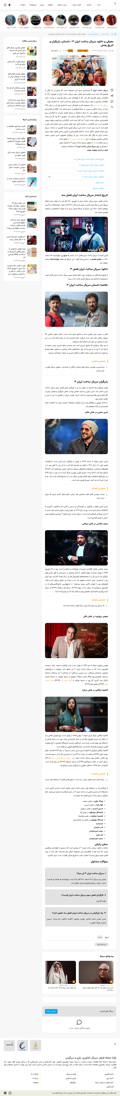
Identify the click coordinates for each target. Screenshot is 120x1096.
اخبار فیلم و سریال (94, 34)
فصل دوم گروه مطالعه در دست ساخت (16, 128)
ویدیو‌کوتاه (33, 5)
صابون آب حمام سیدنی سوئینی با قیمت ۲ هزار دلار (16, 167)
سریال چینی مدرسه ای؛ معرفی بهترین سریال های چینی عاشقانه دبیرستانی (16, 103)
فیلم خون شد (66, 680)
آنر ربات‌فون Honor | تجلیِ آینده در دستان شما (61, 28)
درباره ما (35, 1078)
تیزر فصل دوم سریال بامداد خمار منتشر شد (62, 988)
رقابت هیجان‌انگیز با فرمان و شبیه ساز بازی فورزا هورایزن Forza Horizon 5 (73, 28)
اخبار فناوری (109, 1074)
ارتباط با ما (34, 1074)
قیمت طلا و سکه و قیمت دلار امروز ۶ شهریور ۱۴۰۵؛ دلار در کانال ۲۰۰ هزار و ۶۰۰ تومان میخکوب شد (16, 270)
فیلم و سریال (77, 5)
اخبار (98, 5)
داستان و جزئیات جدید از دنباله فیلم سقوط (16, 180)
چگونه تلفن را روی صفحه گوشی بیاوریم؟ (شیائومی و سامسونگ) (16, 141)
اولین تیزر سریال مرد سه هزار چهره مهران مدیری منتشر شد (98, 989)
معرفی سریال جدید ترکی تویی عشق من (16, 154)
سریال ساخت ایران (101, 105)
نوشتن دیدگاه (51, 1011)
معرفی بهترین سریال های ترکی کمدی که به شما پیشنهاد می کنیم (16, 50)
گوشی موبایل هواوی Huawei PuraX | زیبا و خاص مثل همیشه (111, 28)
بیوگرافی (50, 5)
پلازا (112, 34)
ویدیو (42, 5)
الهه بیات (110, 51)
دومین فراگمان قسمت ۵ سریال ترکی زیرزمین (99, 28)
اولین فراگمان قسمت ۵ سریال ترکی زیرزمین (48, 28)
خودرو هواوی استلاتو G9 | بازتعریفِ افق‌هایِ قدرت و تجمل (35, 28)
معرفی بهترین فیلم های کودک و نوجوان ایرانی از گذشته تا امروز (16, 77)
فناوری (89, 5)
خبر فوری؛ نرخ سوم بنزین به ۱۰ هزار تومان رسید (16, 238)
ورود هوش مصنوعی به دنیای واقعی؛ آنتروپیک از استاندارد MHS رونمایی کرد (16, 253)
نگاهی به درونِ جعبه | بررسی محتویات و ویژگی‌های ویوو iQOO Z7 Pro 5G (10, 28)
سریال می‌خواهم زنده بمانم (61, 758)
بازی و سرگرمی (61, 5)
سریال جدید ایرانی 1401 (76, 139)
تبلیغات (22, 5)
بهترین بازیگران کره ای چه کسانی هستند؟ (16, 89)
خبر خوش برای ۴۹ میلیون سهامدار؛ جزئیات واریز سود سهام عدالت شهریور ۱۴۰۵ (16, 207)
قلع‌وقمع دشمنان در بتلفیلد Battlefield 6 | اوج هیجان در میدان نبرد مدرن (23, 28)
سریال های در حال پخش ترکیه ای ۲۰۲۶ (16, 63)
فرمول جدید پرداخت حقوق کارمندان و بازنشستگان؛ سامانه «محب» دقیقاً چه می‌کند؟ (16, 224)
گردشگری (110, 1086)
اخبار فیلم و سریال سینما (104, 1082)
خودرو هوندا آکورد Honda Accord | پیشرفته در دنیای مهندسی (86, 28)
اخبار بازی (110, 1078)
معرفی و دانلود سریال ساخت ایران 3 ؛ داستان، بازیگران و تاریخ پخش (67, 34)
